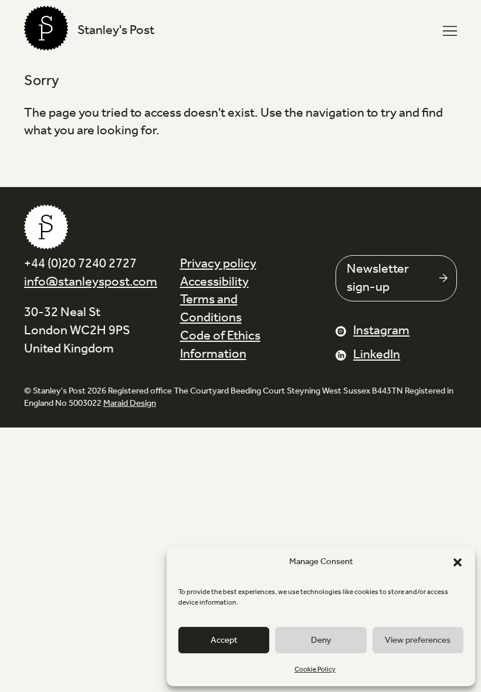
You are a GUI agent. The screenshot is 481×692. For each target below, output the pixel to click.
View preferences (417, 640)
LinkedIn (376, 354)
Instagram (381, 330)
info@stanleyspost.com (90, 282)
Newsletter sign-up (378, 278)
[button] (457, 562)
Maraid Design (129, 403)
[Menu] (450, 31)
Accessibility (214, 282)
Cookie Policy (315, 669)
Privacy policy (218, 264)
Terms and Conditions (211, 308)
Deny (321, 640)
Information (213, 354)
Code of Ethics (220, 336)
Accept (224, 640)
